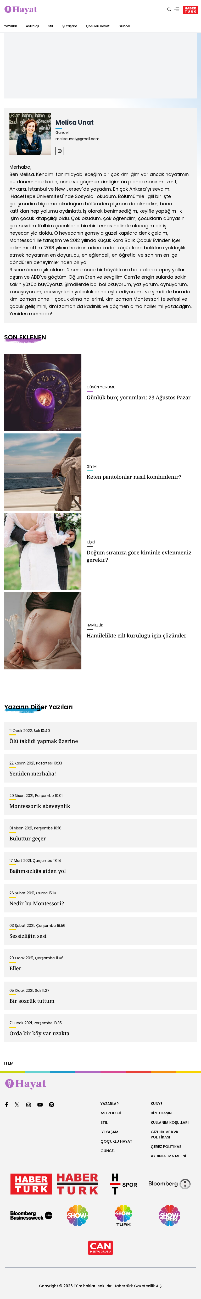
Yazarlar (10, 26)
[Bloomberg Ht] (170, 1184)
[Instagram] (59, 151)
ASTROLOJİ (110, 1113)
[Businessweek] (31, 1215)
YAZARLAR (109, 1103)
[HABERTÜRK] (190, 10)
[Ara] (169, 10)
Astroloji (32, 26)
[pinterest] (51, 1105)
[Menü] (177, 9)
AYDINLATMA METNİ (168, 1156)
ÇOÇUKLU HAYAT (116, 1141)
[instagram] (28, 1105)
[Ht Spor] (123, 1184)
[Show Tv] (77, 1215)
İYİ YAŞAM (109, 1132)
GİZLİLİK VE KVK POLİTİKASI (164, 1134)
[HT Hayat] (100, 1084)
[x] (17, 1105)
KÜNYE (156, 1103)
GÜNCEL (107, 1150)
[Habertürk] (31, 1184)
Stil (50, 26)
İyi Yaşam (69, 26)
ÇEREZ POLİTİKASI (166, 1146)
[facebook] (6, 1105)
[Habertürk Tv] (77, 1184)
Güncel (124, 26)
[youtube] (40, 1105)
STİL (104, 1122)
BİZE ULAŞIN (161, 1113)
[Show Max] (170, 1215)
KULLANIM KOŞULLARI (170, 1122)
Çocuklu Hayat (98, 26)
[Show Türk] (123, 1215)
